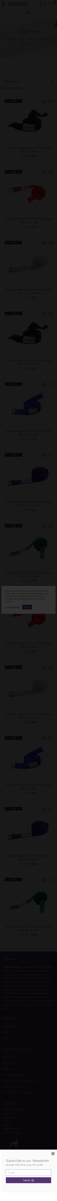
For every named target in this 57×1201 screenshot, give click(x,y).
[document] (28, 600)
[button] (53, 1154)
